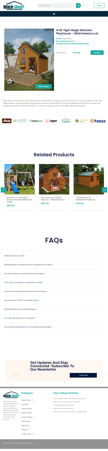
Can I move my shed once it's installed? (19, 318)
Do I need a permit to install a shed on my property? (24, 274)
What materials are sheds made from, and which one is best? (28, 265)
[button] (54, 14)
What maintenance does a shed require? (20, 309)
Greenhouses (26, 421)
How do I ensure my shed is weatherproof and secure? (25, 291)
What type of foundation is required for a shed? (23, 282)
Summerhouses (27, 408)
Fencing (24, 430)
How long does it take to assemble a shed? (21, 300)
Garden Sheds (26, 400)
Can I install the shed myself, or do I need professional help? (28, 327)
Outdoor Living (26, 434)
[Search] (78, 5)
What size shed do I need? (14, 256)
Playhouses (25, 425)
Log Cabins (25, 404)
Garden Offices (27, 413)
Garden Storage (27, 417)
